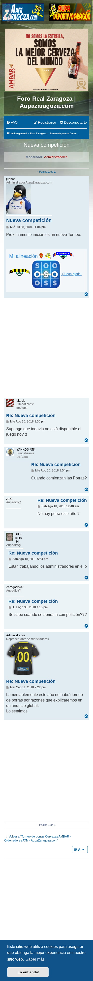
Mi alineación (23, 256)
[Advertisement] (46, 347)
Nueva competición (46, 145)
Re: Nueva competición (31, 415)
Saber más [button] (35, 959)
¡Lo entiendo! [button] (27, 972)
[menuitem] (12, 123)
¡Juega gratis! (71, 274)
